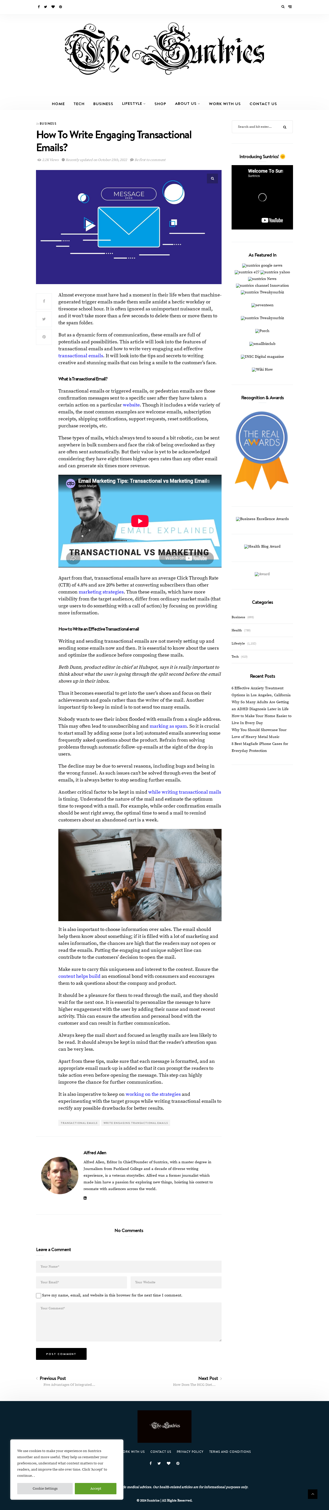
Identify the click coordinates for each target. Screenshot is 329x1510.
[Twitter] (46, 7)
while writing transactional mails (184, 792)
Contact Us (263, 103)
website (131, 405)
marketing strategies (101, 592)
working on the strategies (153, 1094)
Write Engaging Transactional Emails (136, 1123)
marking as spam (168, 726)
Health (237, 630)
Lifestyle (132, 103)
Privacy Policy (190, 1451)
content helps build (79, 976)
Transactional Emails (79, 1123)
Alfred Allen (95, 1152)
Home (58, 103)
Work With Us (225, 103)
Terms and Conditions (230, 1451)
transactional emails (80, 356)
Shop (160, 103)
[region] (66, 1469)
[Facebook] (39, 7)
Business (103, 103)
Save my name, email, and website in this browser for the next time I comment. (112, 1295)
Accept (95, 1488)
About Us (186, 103)
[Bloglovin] (53, 7)
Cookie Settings (45, 1488)
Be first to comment (150, 160)
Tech (79, 103)
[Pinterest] (61, 7)
